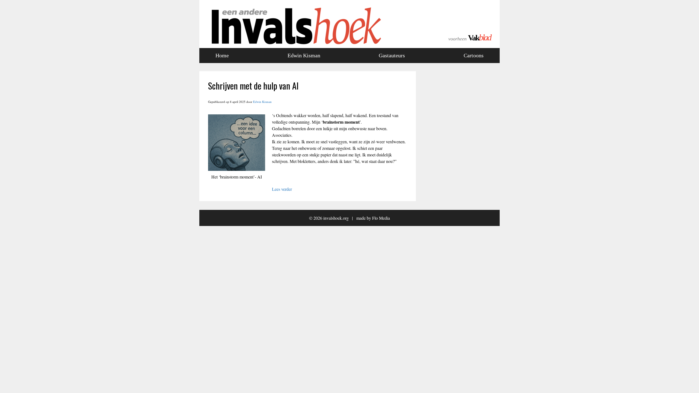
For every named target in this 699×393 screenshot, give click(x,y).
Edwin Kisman (304, 55)
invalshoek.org (336, 218)
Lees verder (282, 189)
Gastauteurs (392, 55)
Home (222, 55)
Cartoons (474, 55)
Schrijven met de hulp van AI (253, 85)
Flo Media (381, 218)
